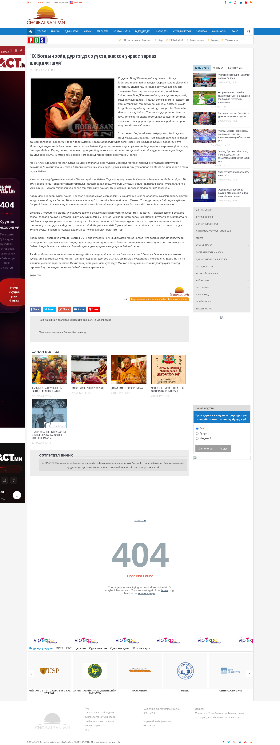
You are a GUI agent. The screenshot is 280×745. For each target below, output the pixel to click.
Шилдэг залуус (204, 309)
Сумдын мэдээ (204, 245)
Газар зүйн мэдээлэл (207, 273)
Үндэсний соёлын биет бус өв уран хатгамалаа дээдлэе (234, 114)
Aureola (116, 742)
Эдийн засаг (71, 31)
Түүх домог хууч (204, 266)
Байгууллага (202, 280)
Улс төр (42, 31)
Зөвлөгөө (201, 31)
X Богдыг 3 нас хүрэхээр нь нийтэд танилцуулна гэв (47, 390)
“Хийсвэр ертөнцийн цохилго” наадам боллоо (234, 76)
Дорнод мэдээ (204, 210)
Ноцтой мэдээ (122, 31)
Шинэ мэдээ (202, 67)
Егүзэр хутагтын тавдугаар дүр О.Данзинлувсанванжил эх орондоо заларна (49, 435)
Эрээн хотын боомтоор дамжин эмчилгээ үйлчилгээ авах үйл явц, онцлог (233, 193)
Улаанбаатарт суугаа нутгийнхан (213, 231)
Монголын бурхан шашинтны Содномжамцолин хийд (167, 390)
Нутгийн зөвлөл (204, 217)
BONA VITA (162, 40)
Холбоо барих (92, 725)
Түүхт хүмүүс (203, 287)
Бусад (235, 31)
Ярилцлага (102, 31)
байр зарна (183, 40)
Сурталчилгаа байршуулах (99, 712)
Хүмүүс (87, 31)
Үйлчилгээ (217, 40)
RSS (87, 729)
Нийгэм (55, 31)
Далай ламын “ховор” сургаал (87, 388)
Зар (146, 40)
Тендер (199, 238)
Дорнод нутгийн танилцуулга (211, 259)
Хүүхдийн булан (182, 31)
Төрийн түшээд (204, 301)
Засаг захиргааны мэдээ (209, 252)
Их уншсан (218, 67)
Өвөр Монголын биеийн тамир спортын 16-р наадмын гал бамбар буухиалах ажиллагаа (234, 97)
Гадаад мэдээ (142, 31)
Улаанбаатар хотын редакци (100, 716)
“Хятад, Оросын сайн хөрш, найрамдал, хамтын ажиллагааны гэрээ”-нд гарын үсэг (234, 135)
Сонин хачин (219, 31)
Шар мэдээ (162, 31)
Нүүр (87, 708)
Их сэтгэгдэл (235, 67)
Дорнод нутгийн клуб (207, 224)
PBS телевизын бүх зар (123, 40)
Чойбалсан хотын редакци (99, 721)
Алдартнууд (202, 294)
